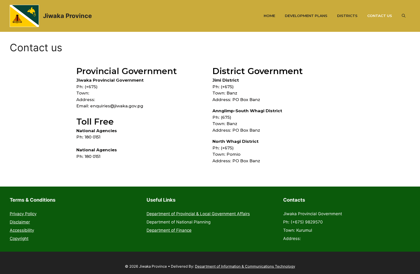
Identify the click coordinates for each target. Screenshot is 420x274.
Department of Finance (169, 230)
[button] (403, 16)
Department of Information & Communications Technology (245, 266)
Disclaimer (20, 222)
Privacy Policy (23, 213)
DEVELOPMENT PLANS (306, 15)
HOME (269, 15)
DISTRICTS (347, 15)
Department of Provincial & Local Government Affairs (198, 213)
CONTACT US (379, 15)
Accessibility (22, 230)
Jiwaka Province (67, 15)
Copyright (19, 238)
